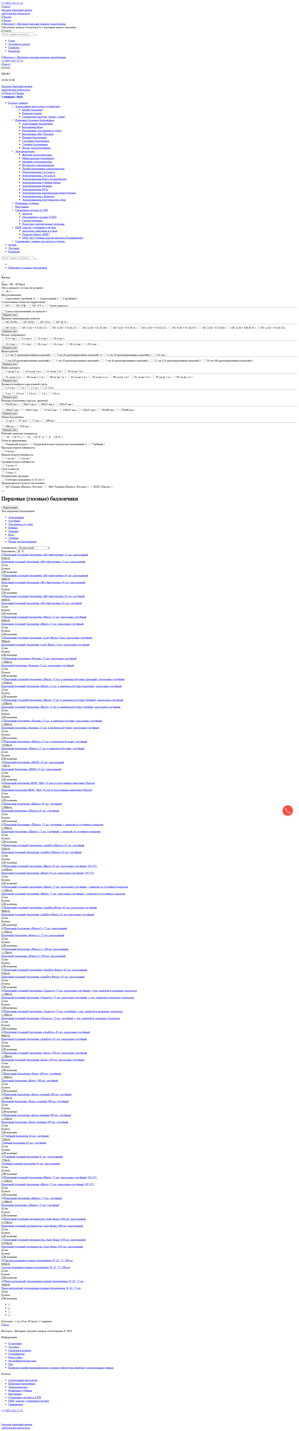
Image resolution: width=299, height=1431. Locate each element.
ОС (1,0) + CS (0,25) (65, 327)
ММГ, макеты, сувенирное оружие (35, 227)
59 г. (8, 291)
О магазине (15, 1343)
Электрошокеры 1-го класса (38, 172)
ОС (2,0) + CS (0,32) (273, 327)
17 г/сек (27, 344)
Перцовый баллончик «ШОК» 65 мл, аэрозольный (31, 769)
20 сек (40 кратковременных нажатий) (229, 360)
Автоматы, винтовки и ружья (39, 230)
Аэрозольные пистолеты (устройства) (37, 106)
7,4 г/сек (42, 338)
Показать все (10, 315)
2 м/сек (25, 458)
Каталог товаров (18, 102)
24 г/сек (58, 344)
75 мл (36, 420)
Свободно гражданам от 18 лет (25, 479)
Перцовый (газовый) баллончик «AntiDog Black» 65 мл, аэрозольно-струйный (47, 914)
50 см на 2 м (99, 377)
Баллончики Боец (32, 127)
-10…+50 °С (35, 437)
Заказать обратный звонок (16, 10)
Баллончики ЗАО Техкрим (37, 134)
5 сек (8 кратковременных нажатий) (77, 360)
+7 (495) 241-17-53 (12, 1410)
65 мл (22, 420)
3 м (8, 393)
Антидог (27, 213)
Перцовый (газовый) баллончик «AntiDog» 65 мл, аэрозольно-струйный (44, 1039)
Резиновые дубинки (27, 203)
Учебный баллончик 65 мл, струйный (23, 1142)
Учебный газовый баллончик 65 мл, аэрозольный (30, 1163)
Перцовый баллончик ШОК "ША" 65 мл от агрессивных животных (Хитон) (46, 790)
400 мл (10, 426)
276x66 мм (127, 410)
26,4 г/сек (75, 344)
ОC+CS (38, 305)
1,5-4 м (10, 387)
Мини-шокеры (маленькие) (38, 158)
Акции (12, 244)
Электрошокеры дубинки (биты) (41, 182)
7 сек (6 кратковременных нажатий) (127, 360)
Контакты (14, 51)
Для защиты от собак (20, 524)
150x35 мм (88, 410)
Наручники (22, 206)
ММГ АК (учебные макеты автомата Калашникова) (52, 237)
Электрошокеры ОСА (35, 189)
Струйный (69, 298)
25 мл (9, 420)
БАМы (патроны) (32, 109)
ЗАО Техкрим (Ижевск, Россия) (68, 486)
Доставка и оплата (19, 44)
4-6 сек (161, 354)
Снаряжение (15, 1404)
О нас (11, 40)
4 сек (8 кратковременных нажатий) (128, 354)
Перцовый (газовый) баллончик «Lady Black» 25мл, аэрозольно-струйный (45, 644)
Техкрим (13, 531)
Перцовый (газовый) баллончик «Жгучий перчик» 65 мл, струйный (41, 603)
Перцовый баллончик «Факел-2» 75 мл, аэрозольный (32, 935)
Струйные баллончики (35, 141)
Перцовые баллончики (21, 1383)
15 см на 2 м (54, 371)
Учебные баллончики (35, 144)
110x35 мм (31, 410)
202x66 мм (108, 410)
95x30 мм (12, 404)
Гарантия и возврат (19, 1350)
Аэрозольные (16, 517)
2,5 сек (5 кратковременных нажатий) (28, 354)
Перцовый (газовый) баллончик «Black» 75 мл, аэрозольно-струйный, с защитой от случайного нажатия (63, 893)
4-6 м (32, 393)
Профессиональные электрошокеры (43, 168)
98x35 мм (47, 404)
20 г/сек (42, 344)
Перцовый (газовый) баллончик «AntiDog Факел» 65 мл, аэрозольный (42, 976)
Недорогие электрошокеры (38, 165)
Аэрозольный (48, 298)
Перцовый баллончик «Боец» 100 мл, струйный (29, 1080)
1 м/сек (10, 458)
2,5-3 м (48, 387)
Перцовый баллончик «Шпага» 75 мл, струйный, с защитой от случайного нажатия (51, 831)
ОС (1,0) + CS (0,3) (124, 327)
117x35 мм (50, 410)
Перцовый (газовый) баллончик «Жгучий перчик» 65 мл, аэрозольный (43, 582)
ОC (8, 305)
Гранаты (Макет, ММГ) (35, 234)
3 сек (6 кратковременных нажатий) (79, 354)
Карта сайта (15, 1357)
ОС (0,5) (61, 322)
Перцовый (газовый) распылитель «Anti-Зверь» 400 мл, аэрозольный (42, 1225)
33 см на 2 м (13, 377)
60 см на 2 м (120, 377)
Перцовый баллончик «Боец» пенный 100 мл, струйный (34, 1122)
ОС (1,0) (11, 327)
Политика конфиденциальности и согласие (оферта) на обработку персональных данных (61, 1367)
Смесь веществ (59, 305)
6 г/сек (26, 338)
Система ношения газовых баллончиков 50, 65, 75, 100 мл (35, 1267)
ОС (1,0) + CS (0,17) (34, 327)
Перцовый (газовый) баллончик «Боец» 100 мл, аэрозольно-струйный (42, 1059)
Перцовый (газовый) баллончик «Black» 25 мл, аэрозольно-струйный (42, 623)
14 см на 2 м (33, 371)
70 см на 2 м (163, 377)
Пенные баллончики (34, 137)
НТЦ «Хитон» (103, 486)
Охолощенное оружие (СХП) (39, 217)
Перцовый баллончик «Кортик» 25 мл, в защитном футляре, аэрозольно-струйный (50, 727)
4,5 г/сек (11, 338)
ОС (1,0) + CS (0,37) (184, 327)
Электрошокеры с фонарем (38, 196)
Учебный (98, 444)
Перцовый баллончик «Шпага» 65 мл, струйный (30, 810)
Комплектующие (32, 113)
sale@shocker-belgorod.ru (15, 13)
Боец (11, 534)
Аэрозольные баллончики (37, 123)
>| (9, 1315)
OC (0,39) (12, 322)
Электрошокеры (24, 151)
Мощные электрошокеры (37, 161)
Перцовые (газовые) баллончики (34, 120)
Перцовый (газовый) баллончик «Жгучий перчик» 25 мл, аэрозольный (43, 561)
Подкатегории (10, 507)
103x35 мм (65, 404)
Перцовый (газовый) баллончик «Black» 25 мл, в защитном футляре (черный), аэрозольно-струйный (60, 706)
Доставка (13, 248)
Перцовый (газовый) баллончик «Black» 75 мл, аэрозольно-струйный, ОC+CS (47, 1184)
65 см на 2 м (142, 377)
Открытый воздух (17, 444)
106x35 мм (12, 410)
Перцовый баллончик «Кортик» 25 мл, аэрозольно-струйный (37, 665)
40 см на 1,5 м (35, 377)
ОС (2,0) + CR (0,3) (243, 327)
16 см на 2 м (75, 371)
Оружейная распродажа (22, 1360)
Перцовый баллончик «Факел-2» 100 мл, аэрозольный (33, 956)
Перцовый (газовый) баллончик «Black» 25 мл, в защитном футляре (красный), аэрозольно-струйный (61, 686)
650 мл (25, 426)
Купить (5, 568)
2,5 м (34, 387)
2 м (23, 387)
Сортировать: (9, 547)
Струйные (14, 520)
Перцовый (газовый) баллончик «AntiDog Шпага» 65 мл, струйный (41, 852)
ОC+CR (22, 305)
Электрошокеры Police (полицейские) (44, 179)
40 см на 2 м (57, 377)
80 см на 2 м (184, 377)
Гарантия (13, 47)
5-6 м (56, 393)
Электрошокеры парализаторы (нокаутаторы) (49, 192)
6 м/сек (10, 451)
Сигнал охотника (32, 220)
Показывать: (8, 551)
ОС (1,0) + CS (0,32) (154, 327)
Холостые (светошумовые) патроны (43, 224)
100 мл (50, 420)
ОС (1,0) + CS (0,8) (214, 327)
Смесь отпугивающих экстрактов (26, 311)
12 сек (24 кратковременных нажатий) (177, 360)
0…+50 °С (55, 437)
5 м (44, 393)
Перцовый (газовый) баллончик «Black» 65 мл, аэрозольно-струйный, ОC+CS (47, 873)
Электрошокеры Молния (37, 186)
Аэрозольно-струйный (20, 298)
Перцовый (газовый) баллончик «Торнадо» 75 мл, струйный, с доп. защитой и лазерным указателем (60, 1018)
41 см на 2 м (78, 377)
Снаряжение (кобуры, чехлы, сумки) (43, 116)
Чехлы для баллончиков (36, 147)
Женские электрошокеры (37, 154)
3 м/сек (11, 465)
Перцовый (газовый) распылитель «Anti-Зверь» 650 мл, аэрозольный (42, 1246)
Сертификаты (16, 1353)
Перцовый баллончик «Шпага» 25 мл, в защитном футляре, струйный (42, 748)
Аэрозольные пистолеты (22, 1380)
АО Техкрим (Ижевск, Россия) (24, 486)
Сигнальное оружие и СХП (31, 210)
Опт (10, 1364)
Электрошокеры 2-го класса (38, 175)
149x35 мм (69, 410)
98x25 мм (29, 404)
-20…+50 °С (13, 437)
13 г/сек (11, 344)
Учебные (13, 538)
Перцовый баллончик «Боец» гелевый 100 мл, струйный (35, 1101)
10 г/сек (58, 338)
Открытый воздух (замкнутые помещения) (60, 444)
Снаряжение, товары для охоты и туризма (40, 241)
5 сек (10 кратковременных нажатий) (28, 360)
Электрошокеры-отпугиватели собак (44, 199)
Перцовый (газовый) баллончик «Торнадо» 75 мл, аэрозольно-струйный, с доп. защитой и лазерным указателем (67, 997)
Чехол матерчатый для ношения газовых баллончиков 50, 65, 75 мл (41, 1288)
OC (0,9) (29, 322)
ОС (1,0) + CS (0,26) (95, 327)
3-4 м (19, 393)
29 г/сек (92, 344)
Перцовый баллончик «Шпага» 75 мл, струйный (30, 1205)
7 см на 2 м (12, 371)
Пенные (13, 527)
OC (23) (45, 322)
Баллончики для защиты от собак (41, 130)
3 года (10, 472)
